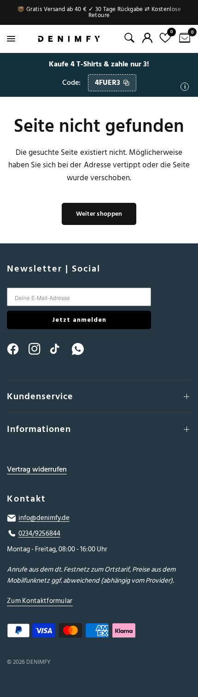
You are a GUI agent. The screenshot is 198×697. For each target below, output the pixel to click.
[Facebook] (17, 349)
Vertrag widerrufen (37, 469)
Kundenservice (40, 396)
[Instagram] (39, 349)
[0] (183, 38)
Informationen (39, 429)
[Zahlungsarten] (99, 632)
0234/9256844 (39, 533)
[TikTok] (60, 349)
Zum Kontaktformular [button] (40, 601)
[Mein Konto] (147, 37)
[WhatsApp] (82, 349)
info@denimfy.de (44, 518)
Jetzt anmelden (79, 319)
